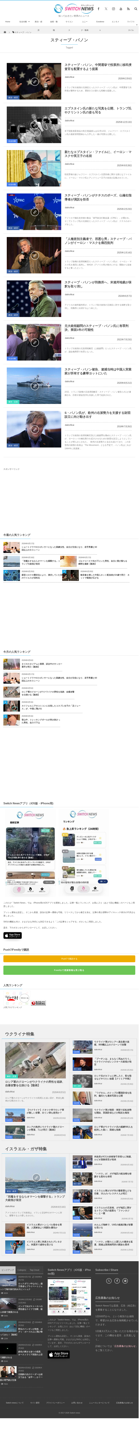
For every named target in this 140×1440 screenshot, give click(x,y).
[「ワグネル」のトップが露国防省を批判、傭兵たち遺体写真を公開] (82, 1098)
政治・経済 (38, 26)
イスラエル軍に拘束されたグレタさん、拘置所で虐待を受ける (44, 1243)
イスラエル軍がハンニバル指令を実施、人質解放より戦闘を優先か (44, 1226)
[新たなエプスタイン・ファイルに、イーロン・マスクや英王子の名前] (34, 168)
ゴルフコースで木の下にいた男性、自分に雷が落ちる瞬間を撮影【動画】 (102, 562)
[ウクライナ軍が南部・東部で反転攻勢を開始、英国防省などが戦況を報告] (82, 1115)
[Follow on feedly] (125, 1281)
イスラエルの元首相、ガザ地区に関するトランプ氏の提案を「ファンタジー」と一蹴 (113, 1210)
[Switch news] (74, 13)
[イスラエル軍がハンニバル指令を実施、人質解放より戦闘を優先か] (15, 1230)
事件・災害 (13, 402)
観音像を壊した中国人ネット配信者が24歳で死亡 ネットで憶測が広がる (105, 576)
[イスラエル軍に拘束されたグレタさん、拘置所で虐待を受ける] (15, 1247)
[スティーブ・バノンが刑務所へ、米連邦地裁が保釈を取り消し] (34, 298)
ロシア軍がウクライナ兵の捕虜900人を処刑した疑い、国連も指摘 (113, 1128)
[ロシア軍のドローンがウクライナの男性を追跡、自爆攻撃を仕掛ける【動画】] (35, 1062)
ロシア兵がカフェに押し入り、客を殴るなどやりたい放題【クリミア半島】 (113, 1077)
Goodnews (100, 26)
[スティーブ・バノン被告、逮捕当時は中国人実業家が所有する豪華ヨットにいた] (34, 386)
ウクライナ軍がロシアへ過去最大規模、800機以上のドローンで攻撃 (111, 1043)
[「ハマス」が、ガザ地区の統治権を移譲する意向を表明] (82, 1179)
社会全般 (23, 22)
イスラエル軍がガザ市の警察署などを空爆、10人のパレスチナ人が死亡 (113, 1192)
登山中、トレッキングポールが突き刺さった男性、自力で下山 (41, 721)
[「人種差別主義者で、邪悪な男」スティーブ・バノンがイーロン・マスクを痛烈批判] (34, 255)
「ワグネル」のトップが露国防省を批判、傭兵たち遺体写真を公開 (113, 1094)
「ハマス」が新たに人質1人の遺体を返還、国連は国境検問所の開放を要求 (113, 1243)
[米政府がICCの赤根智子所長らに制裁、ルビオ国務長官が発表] (82, 1162)
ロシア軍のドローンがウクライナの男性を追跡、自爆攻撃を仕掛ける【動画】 (48, 693)
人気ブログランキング (12, 1007)
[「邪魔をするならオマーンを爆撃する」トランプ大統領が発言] (35, 1177)
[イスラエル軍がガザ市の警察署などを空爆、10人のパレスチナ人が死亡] (82, 1196)
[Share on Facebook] (98, 9)
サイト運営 (35, 1403)
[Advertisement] (70, 501)
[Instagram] (113, 9)
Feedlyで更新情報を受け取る (69, 970)
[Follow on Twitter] (106, 9)
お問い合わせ (77, 1403)
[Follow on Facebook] (117, 1281)
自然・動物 (54, 26)
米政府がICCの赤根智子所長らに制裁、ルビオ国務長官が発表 (113, 1158)
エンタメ (115, 22)
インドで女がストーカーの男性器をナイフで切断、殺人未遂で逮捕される (21, 1309)
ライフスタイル (131, 26)
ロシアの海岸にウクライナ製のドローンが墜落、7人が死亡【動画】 (45, 1128)
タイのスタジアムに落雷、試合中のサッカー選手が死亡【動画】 (42, 665)
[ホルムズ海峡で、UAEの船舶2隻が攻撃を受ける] (82, 1230)
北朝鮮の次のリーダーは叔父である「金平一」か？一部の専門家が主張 (21, 1377)
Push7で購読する (69, 959)
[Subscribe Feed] (128, 9)
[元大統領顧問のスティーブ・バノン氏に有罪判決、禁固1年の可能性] (34, 342)
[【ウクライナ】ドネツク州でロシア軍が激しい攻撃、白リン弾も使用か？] (15, 1115)
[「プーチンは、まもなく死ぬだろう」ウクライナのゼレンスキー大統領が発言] (82, 1064)
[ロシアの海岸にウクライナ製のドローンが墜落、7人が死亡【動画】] (15, 1132)
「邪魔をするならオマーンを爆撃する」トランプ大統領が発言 (41, 562)
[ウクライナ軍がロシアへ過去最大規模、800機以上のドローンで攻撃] (82, 1047)
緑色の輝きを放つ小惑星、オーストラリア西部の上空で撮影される (21, 1354)
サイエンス (69, 26)
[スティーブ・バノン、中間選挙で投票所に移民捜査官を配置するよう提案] (34, 81)
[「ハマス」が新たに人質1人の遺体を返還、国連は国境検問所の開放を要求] (82, 1247)
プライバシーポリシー (55, 1403)
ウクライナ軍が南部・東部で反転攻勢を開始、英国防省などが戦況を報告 (113, 1111)
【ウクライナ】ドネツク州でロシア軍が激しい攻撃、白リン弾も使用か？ (45, 1111)
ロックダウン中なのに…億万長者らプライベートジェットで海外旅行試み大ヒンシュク (21, 1286)
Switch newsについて (15, 1403)
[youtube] (121, 9)
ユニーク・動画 (84, 26)
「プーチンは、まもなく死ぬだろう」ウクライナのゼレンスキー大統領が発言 (113, 1061)
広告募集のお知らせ (124, 1403)
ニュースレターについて (99, 1403)
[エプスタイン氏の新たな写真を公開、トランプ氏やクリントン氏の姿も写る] (34, 125)
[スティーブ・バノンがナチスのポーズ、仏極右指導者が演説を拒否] (34, 211)
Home (7, 22)
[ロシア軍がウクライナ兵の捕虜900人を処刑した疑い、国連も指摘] (82, 1132)
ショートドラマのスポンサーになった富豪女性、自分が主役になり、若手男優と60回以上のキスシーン (59, 548)
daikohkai (69, 77)
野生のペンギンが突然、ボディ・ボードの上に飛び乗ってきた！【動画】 (21, 1332)
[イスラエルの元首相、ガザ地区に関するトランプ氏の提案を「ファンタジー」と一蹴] (82, 1213)
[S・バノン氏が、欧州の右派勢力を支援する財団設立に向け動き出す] (34, 429)
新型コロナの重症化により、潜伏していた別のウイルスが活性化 (42, 576)
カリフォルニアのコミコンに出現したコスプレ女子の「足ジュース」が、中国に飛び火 (51, 707)
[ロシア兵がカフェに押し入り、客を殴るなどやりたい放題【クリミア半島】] (82, 1081)
